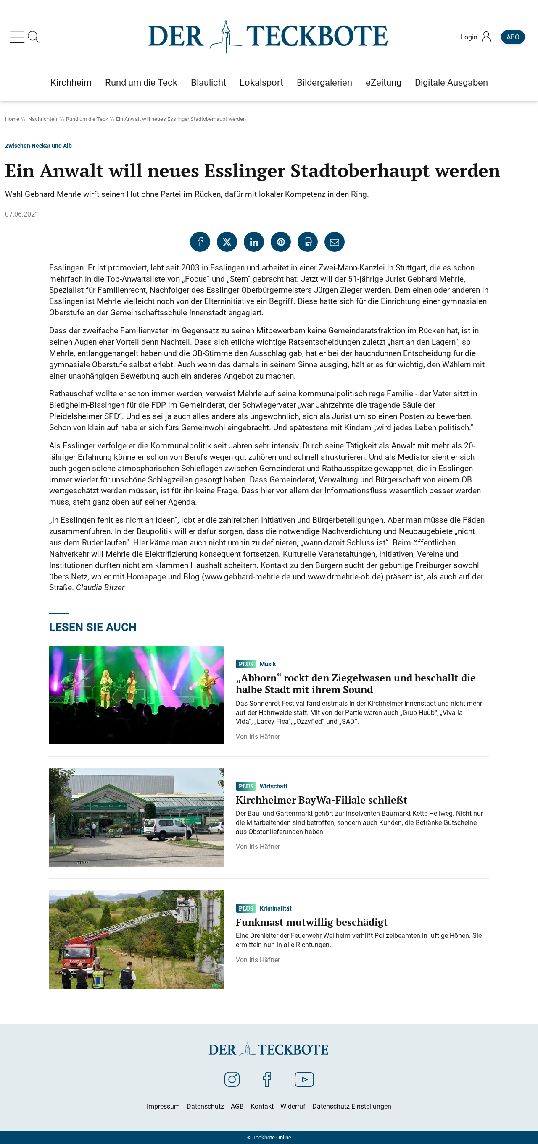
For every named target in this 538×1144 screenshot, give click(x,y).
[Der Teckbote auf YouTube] (304, 1079)
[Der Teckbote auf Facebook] (267, 1079)
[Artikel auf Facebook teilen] (200, 242)
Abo (513, 37)
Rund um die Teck (87, 119)
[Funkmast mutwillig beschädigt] (136, 938)
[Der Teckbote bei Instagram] (232, 1079)
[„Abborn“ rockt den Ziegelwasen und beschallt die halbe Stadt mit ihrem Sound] (136, 694)
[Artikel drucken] (308, 242)
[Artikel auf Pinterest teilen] (281, 242)
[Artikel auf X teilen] (227, 242)
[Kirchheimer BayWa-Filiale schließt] (136, 816)
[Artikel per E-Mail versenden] (334, 242)
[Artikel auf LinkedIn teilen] (254, 242)
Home (12, 119)
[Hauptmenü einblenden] (19, 37)
